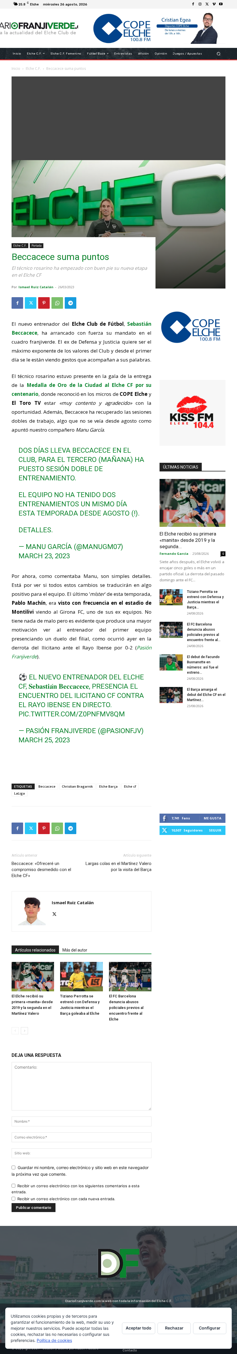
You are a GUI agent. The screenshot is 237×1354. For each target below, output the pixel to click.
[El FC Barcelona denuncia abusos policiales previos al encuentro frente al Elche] (130, 976)
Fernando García (174, 553)
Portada (37, 246)
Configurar (210, 1327)
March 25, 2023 (44, 740)
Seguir (215, 830)
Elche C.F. (20, 246)
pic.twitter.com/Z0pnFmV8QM (71, 714)
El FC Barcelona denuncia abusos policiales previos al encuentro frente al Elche (126, 1007)
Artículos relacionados (35, 950)
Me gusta (212, 818)
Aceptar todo (138, 1327)
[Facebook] (193, 4)
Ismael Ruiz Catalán (35, 287)
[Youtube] (220, 4)
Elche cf (130, 786)
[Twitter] (206, 4)
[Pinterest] (44, 303)
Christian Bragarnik (77, 786)
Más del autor (74, 950)
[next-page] (24, 1030)
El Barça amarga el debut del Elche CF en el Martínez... (206, 695)
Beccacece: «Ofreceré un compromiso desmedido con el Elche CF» (41, 869)
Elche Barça (108, 786)
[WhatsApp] (57, 303)
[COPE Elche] (151, 28)
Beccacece (46, 786)
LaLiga (19, 793)
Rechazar (174, 1327)
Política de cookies (54, 1340)
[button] (218, 53)
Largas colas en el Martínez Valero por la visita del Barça (118, 866)
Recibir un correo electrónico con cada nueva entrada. (66, 1198)
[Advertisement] (118, 116)
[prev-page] (15, 1030)
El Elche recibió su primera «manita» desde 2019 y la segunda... (188, 540)
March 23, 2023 (44, 556)
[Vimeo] (213, 4)
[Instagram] (200, 4)
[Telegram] (70, 303)
